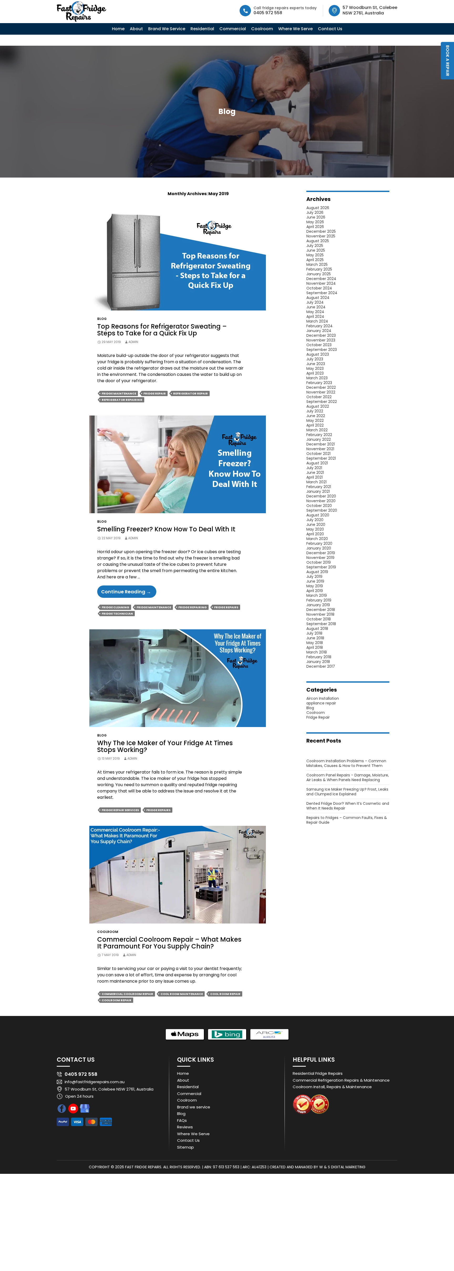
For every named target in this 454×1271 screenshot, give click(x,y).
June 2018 (315, 638)
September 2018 (321, 623)
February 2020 (319, 543)
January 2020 (318, 548)
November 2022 (320, 392)
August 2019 (317, 571)
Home (118, 29)
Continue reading (128, 593)
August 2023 (317, 354)
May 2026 (315, 222)
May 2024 (315, 311)
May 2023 (315, 368)
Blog (102, 319)
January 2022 (318, 439)
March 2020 (317, 538)
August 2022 (317, 406)
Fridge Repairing (192, 607)
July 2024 (315, 302)
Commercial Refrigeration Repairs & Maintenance (341, 1080)
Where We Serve (295, 29)
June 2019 (315, 581)
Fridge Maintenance (119, 393)
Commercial (232, 29)
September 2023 (321, 349)
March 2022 (317, 430)
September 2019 (321, 567)
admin (133, 342)
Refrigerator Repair (190, 393)
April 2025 (315, 259)
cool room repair (225, 994)
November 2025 (320, 236)
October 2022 (319, 397)
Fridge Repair (154, 393)
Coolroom (262, 29)
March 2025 (317, 264)
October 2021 (318, 453)
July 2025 (314, 245)
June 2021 (315, 472)
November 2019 (320, 557)
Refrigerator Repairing (122, 400)
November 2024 (321, 283)
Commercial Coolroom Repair (127, 994)
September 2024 (321, 292)
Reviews (185, 1127)
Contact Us (330, 29)
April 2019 (314, 590)
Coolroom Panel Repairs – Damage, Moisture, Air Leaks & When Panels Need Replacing (347, 777)
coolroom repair (116, 1000)
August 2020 (317, 515)
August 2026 (317, 207)
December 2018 (320, 609)
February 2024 (319, 326)
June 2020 (315, 524)
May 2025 (315, 255)
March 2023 (317, 378)
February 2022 (319, 434)
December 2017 (320, 666)
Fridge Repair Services (120, 810)
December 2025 (321, 231)
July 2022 (314, 411)
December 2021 (320, 444)
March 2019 (316, 595)
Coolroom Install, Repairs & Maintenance (332, 1087)
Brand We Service (166, 29)
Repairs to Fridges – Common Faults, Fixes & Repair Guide (346, 820)
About (136, 29)
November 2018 (320, 614)
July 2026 (314, 212)
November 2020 (321, 501)
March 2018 (316, 652)
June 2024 (316, 307)
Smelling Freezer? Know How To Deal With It (166, 529)
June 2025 (315, 250)
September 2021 (321, 458)
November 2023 (320, 340)
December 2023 (321, 335)
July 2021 (314, 467)
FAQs (182, 1120)
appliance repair (321, 703)
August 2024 (317, 297)
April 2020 (315, 534)
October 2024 (319, 288)
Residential (202, 29)
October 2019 (318, 562)
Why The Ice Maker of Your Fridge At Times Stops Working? (165, 746)
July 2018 (314, 633)
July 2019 (314, 576)
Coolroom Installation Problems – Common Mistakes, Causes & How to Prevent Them (346, 763)
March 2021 (316, 482)
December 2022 (321, 387)
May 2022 (315, 420)
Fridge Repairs (226, 607)
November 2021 (320, 449)
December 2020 (321, 496)
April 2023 (315, 373)
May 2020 (315, 529)
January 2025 (318, 274)
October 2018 (318, 619)
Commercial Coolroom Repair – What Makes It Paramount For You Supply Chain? (169, 943)
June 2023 (315, 363)
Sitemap (185, 1147)
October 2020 (319, 505)
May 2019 (314, 586)
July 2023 (314, 359)
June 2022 (315, 415)
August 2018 (317, 628)
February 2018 (318, 657)
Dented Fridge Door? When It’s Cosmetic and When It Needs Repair (347, 806)
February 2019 (318, 600)
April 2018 (314, 647)
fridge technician (117, 613)
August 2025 (317, 240)
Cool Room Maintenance (182, 994)
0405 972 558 (268, 13)
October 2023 (319, 344)
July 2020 (314, 519)
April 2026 (315, 226)
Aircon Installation (322, 698)
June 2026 (315, 217)
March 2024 (317, 321)
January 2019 (318, 605)
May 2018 (314, 642)
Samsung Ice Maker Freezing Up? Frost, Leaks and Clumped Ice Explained (347, 792)
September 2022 (321, 401)
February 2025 (319, 269)
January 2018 (318, 661)
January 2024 (318, 330)
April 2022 (315, 425)
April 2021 (314, 477)
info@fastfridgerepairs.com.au (95, 1082)
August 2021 (317, 463)
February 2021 (318, 486)
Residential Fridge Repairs (318, 1073)
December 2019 (320, 553)
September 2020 (321, 510)
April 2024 (315, 316)
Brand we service (193, 1107)
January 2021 (318, 491)
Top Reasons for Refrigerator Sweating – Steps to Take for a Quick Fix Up (162, 330)
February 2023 (319, 382)
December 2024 (321, 278)
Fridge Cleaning (115, 607)
